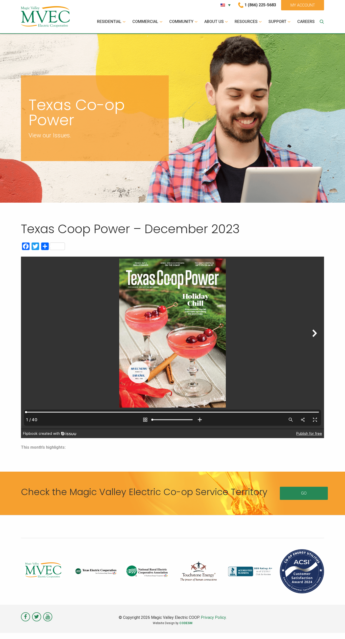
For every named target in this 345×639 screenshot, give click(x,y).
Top (333, 627)
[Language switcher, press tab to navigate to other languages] (225, 5)
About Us (214, 21)
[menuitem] (112, 21)
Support (277, 21)
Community (181, 21)
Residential (109, 21)
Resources (246, 21)
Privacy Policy (213, 617)
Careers (306, 21)
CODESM (185, 623)
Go (304, 493)
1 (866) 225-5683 (260, 5)
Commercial (145, 21)
